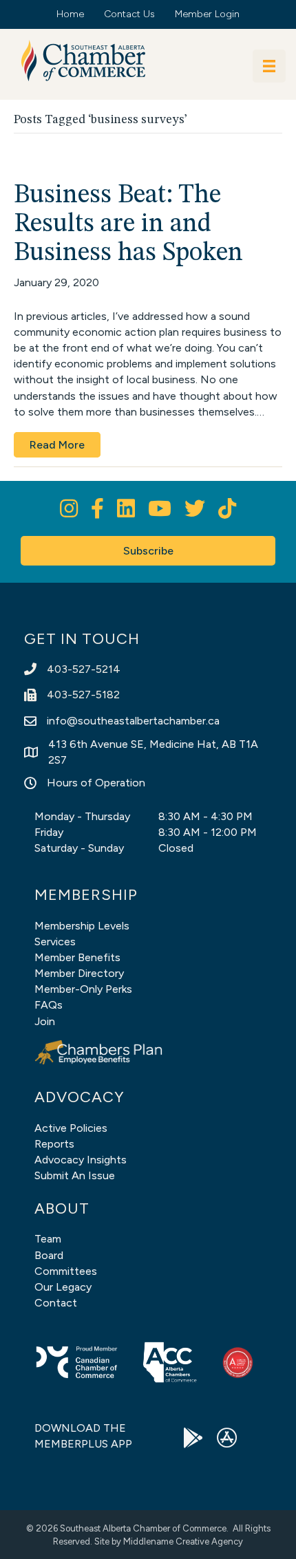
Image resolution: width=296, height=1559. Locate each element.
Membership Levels (81, 925)
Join (44, 1021)
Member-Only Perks (83, 989)
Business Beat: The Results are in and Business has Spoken (128, 224)
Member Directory (79, 973)
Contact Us (129, 14)
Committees (65, 1271)
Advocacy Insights (80, 1159)
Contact (55, 1302)
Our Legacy (63, 1286)
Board (48, 1255)
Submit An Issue (74, 1175)
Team (47, 1238)
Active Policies (70, 1128)
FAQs (48, 1004)
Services (55, 941)
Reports (54, 1143)
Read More (57, 444)
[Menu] (269, 66)
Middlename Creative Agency (183, 1541)
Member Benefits (77, 957)
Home (70, 14)
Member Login (207, 14)
